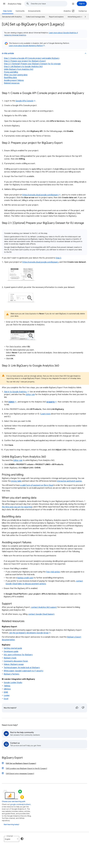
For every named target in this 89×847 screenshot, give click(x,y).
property (51, 402)
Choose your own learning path (13, 801)
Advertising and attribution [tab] (78, 17)
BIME (6, 692)
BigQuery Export (12, 757)
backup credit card (25, 578)
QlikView (7, 689)
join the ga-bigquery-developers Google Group (29, 633)
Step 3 (58, 258)
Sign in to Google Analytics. (15, 392)
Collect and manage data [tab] (35, 17)
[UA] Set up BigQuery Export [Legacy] (21, 763)
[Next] (84, 17)
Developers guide (11, 651)
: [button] (8, 53)
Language (9, 836)
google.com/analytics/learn (20, 804)
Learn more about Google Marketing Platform (26, 46)
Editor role (17, 460)
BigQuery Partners (11, 674)
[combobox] (49, 3)
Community (20, 11)
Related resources (11, 83)
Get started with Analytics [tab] (12, 17)
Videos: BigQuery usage (14, 664)
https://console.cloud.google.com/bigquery (40, 195)
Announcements (34, 11)
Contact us (83, 11)
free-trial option (53, 572)
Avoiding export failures (14, 80)
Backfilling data (10, 77)
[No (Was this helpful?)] (83, 708)
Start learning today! (11, 824)
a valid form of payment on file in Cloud (36, 485)
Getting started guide (13, 648)
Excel (6, 699)
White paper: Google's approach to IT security (23, 671)
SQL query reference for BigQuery (18, 655)
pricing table (16, 481)
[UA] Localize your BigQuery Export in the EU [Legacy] (26, 768)
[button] (4, 3)
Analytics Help (14, 4)
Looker (7, 695)
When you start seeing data (15, 75)
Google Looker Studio (13, 682)
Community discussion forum (16, 661)
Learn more (46, 414)
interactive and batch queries (69, 481)
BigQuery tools (10, 658)
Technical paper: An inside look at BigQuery (22, 667)
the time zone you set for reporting (17, 507)
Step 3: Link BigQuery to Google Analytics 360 (23, 66)
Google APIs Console (24, 101)
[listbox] (11, 839)
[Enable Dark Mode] (22, 838)
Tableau (7, 686)
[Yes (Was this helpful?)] (77, 708)
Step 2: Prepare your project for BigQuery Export (25, 61)
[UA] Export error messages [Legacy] (20, 774)
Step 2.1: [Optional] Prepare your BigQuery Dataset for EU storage (32, 64)
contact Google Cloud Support (41, 614)
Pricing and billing (11, 72)
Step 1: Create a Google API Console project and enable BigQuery (31, 58)
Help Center (7, 11)
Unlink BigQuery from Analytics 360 (18, 69)
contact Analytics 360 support (44, 607)
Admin (11, 402)
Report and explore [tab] (56, 17)
